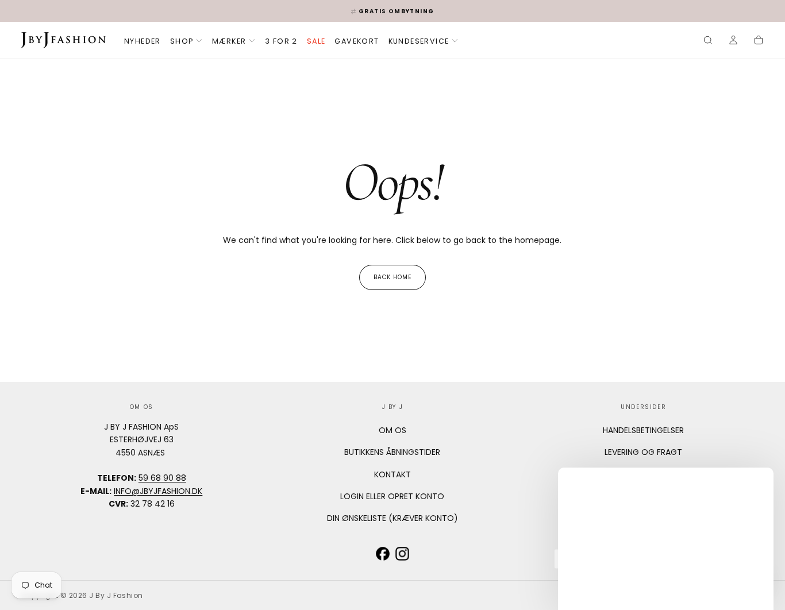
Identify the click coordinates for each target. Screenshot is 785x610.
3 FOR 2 (281, 41)
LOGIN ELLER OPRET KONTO (392, 496)
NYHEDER (142, 41)
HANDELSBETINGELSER (643, 430)
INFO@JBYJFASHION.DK (158, 491)
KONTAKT (392, 474)
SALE (316, 41)
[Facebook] (383, 554)
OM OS (392, 430)
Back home (392, 277)
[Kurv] (758, 41)
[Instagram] (402, 554)
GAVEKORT (356, 41)
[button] (708, 41)
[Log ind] (733, 41)
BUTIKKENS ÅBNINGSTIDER (392, 452)
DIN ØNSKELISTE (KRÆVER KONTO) (392, 518)
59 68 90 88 (162, 478)
